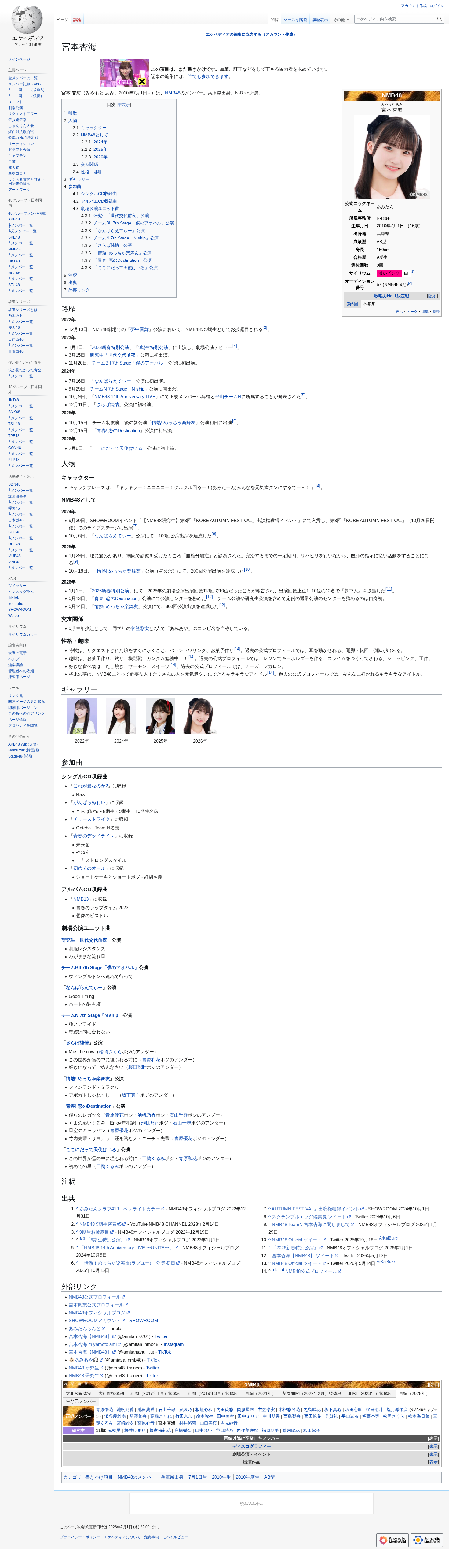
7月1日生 (197, 1477)
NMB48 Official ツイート (297, 1239)
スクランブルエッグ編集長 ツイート (309, 1216)
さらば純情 (107, 404)
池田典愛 (146, 1409)
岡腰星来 (245, 1409)
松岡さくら (110, 1051)
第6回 (352, 304)
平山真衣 (350, 1416)
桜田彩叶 (137, 1067)
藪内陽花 (291, 1430)
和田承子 (311, 1430)
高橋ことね (161, 1416)
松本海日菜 (418, 1416)
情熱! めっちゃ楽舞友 (173, 422)
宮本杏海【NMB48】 (90, 1336)
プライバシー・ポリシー (80, 1537)
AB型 (269, 1477)
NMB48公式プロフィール (311, 1271)
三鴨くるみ (153, 1158)
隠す (432, 296)
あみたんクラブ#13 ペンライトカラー (119, 1208)
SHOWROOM (143, 1320)
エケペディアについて (122, 1537)
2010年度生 (247, 1477)
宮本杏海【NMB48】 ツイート (303, 1255)
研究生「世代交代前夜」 (115, 355)
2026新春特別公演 (110, 590)
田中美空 (225, 1416)
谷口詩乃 (224, 1430)
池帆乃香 (146, 1114)
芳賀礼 (331, 1416)
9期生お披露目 (94, 1232)
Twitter (161, 1336)
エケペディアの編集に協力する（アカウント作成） (251, 34)
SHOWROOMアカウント (95, 1320)
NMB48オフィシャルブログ (97, 1312)
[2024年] (121, 716)
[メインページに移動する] (26, 24)
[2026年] (199, 716)
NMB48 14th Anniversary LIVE (124, 396)
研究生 (78, 1430)
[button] (341, 18)
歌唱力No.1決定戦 (391, 296)
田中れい (203, 1430)
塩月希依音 (397, 1409)
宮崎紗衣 (125, 1423)
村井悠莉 (187, 1423)
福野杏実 (370, 1416)
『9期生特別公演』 (105, 1239)
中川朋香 (271, 1416)
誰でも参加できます (208, 76)
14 (237, 649)
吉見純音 (229, 1423)
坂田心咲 (353, 1409)
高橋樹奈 (183, 1430)
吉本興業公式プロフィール (96, 1304)
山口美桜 (208, 1423)
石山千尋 (179, 1114)
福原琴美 (270, 1430)
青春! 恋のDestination (118, 430)
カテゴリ (72, 1477)
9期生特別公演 (153, 347)
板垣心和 (204, 1409)
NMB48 (392, 95)
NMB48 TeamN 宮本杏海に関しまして (311, 1224)
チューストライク (91, 819)
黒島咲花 (312, 1409)
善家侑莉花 (160, 1430)
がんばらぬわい (89, 802)
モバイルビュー (175, 1537)
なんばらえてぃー (112, 381)
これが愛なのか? (90, 785)
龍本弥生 (204, 1416)
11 (388, 589)
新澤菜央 (138, 1416)
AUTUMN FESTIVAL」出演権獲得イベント (316, 1208)
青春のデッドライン (94, 835)
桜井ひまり (135, 1430)
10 (247, 569)
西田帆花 (312, 1416)
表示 (433, 1438)
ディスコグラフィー (251, 1446)
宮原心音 (146, 1423)
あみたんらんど (85, 1328)
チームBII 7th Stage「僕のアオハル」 (130, 362)
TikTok (164, 1351)
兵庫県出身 (172, 1477)
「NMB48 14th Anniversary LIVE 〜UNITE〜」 (126, 1247)
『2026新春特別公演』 (295, 1247)
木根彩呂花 (289, 1409)
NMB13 (81, 899)
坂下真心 (131, 1095)
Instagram (174, 1344)
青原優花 (114, 1114)
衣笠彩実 (140, 628)
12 (209, 597)
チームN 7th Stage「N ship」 (119, 388)
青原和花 (151, 1059)
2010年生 (221, 1477)
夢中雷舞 (139, 329)
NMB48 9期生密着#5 (100, 1224)
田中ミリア (248, 1416)
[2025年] (160, 716)
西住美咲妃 (247, 1430)
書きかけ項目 (99, 1477)
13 (222, 605)
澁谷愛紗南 (115, 1416)
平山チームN (228, 396)
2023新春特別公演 (110, 347)
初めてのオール (89, 868)
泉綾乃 (185, 1409)
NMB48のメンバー (137, 1477)
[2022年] (81, 716)
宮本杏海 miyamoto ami (93, 1344)
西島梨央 (292, 1416)
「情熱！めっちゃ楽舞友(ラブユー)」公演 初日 (127, 1263)
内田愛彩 (224, 1409)
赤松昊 (114, 1430)
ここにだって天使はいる (117, 448)
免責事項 (151, 1537)
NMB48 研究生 (84, 1367)
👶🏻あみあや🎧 (84, 1359)
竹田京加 (183, 1416)
